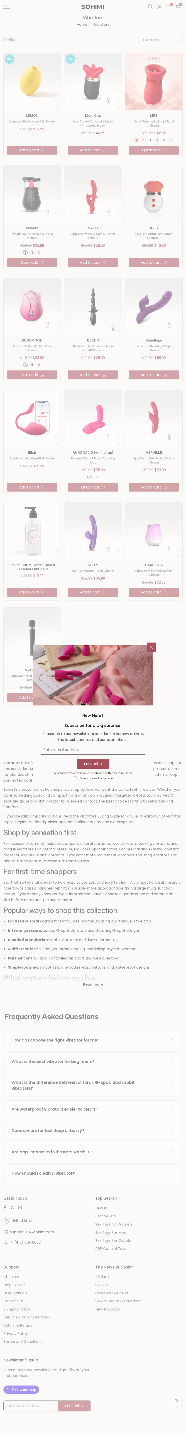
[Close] (151, 647)
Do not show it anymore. (96, 778)
